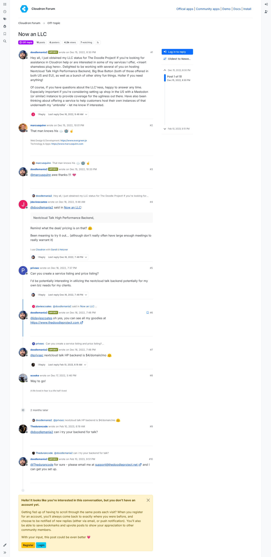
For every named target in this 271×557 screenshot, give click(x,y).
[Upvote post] (144, 114)
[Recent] (4, 12)
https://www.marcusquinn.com (67, 143)
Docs (237, 9)
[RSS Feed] (98, 42)
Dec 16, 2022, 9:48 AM (72, 201)
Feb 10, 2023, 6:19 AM (72, 426)
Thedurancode (39, 426)
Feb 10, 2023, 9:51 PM (82, 459)
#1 (151, 52)
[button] (4, 545)
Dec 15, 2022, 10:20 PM (83, 169)
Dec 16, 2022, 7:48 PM (83, 312)
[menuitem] (266, 4)
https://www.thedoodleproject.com (54, 322)
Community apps (208, 9)
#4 (151, 201)
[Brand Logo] (24, 8)
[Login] (266, 4)
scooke (34, 375)
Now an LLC (72, 207)
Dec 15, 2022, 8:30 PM (83, 52)
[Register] (266, 12)
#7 (151, 349)
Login (41, 545)
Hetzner (64, 249)
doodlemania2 (38, 52)
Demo (226, 9)
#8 (151, 375)
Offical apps (184, 9)
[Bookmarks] (4, 34)
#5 (151, 267)
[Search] (4, 41)
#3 (151, 169)
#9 (151, 426)
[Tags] (4, 19)
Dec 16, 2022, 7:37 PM (64, 267)
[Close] (148, 500)
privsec (34, 267)
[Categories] (4, 4)
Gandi (54, 249)
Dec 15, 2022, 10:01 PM (71, 125)
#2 (151, 125)
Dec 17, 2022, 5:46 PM (63, 375)
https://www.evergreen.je (73, 140)
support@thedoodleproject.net (116, 464)
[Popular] (4, 27)
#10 (151, 459)
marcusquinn (38, 125)
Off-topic (27, 42)
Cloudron (40, 249)
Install (247, 9)
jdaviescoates (38, 201)
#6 (151, 312)
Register (28, 545)
